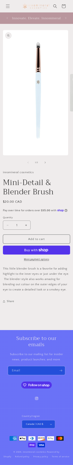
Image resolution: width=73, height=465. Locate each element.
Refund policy (22, 456)
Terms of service (60, 456)
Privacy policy (40, 456)
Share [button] (10, 301)
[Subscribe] (60, 370)
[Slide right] (45, 162)
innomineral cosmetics (34, 452)
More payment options (36, 259)
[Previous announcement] (7, 18)
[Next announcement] (66, 18)
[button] (8, 6)
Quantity (8, 217)
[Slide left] (28, 162)
